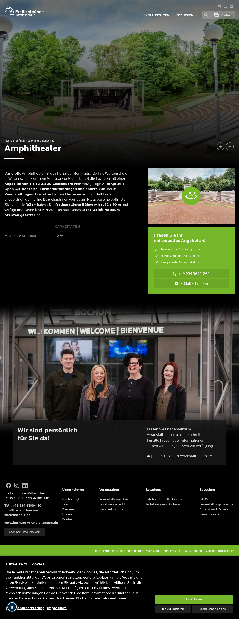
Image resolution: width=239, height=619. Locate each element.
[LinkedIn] (232, 6)
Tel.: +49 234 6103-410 (22, 506)
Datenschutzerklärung (25, 608)
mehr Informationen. (109, 598)
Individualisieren (173, 609)
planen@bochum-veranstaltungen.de (181, 456)
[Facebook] (220, 6)
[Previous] (220, 146)
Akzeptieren (194, 599)
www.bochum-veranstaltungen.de (31, 523)
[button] (12, 607)
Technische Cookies (213, 609)
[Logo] (53, 11)
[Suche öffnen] (206, 15)
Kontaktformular (24, 532)
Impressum (57, 608)
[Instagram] (226, 6)
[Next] (230, 146)
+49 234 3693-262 (194, 273)
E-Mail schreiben (194, 283)
